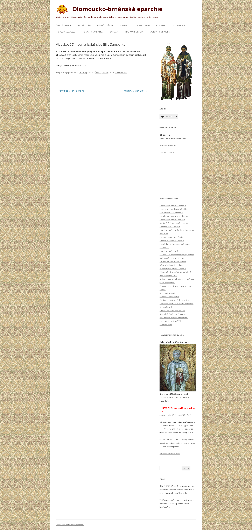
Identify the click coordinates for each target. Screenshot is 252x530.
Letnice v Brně (166, 324)
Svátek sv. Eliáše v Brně (135, 90)
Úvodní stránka (63, 25)
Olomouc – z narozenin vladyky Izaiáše (177, 254)
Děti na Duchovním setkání (171, 265)
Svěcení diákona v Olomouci (172, 240)
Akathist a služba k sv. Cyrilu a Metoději (177, 303)
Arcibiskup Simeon (168, 145)
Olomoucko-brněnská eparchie (116, 9)
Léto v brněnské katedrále (171, 212)
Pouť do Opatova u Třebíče (171, 237)
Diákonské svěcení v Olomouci (173, 258)
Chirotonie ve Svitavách (170, 226)
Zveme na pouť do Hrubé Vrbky (173, 209)
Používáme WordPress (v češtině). (70, 524)
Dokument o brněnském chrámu (174, 317)
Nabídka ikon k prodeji (160, 32)
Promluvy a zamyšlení (66, 32)
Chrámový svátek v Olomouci (172, 219)
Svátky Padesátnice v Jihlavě (172, 310)
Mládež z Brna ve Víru (169, 296)
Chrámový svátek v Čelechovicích (174, 300)
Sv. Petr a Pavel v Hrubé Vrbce (173, 261)
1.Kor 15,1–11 (172, 415)
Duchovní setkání (167, 293)
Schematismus (143, 25)
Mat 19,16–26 (184, 415)
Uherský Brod (166, 307)
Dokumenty (125, 25)
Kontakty (160, 25)
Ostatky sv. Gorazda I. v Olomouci (174, 216)
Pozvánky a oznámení (93, 32)
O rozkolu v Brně (167, 152)
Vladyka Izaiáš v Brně (169, 251)
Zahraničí (114, 32)
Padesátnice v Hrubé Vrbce (172, 321)
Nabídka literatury (134, 32)
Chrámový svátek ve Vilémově (173, 205)
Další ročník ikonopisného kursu (174, 223)
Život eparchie (178, 25)
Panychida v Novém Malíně (70, 90)
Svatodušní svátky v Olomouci (173, 314)
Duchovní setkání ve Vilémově (173, 268)
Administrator (121, 72)
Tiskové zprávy (84, 25)
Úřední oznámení (105, 25)
